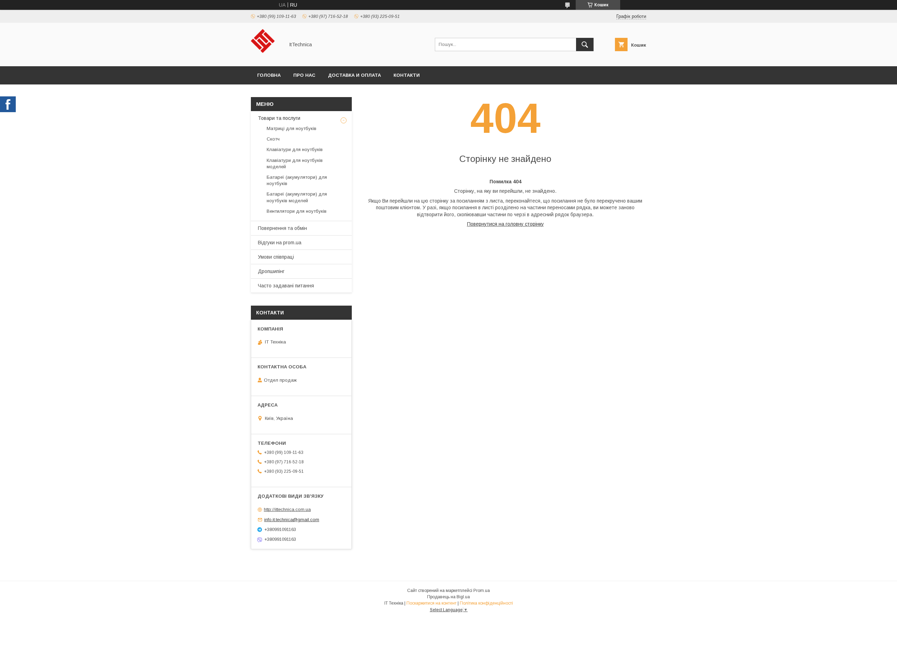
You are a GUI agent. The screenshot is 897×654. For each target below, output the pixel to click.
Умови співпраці (276, 257)
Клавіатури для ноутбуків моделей (295, 163)
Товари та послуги (279, 118)
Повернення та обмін (282, 228)
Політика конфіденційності (486, 603)
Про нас (304, 75)
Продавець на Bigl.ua (448, 596)
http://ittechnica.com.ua (287, 509)
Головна (269, 75)
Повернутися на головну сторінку (505, 224)
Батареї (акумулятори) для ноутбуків (297, 180)
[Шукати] (585, 44)
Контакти (406, 75)
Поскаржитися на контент (431, 603)
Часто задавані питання (286, 285)
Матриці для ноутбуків (291, 128)
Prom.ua (481, 590)
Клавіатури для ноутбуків (295, 149)
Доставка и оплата (354, 75)
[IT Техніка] (266, 57)
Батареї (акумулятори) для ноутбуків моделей (297, 197)
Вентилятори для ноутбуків (297, 211)
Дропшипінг (271, 271)
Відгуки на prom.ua (279, 242)
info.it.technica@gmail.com (291, 519)
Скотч (273, 139)
